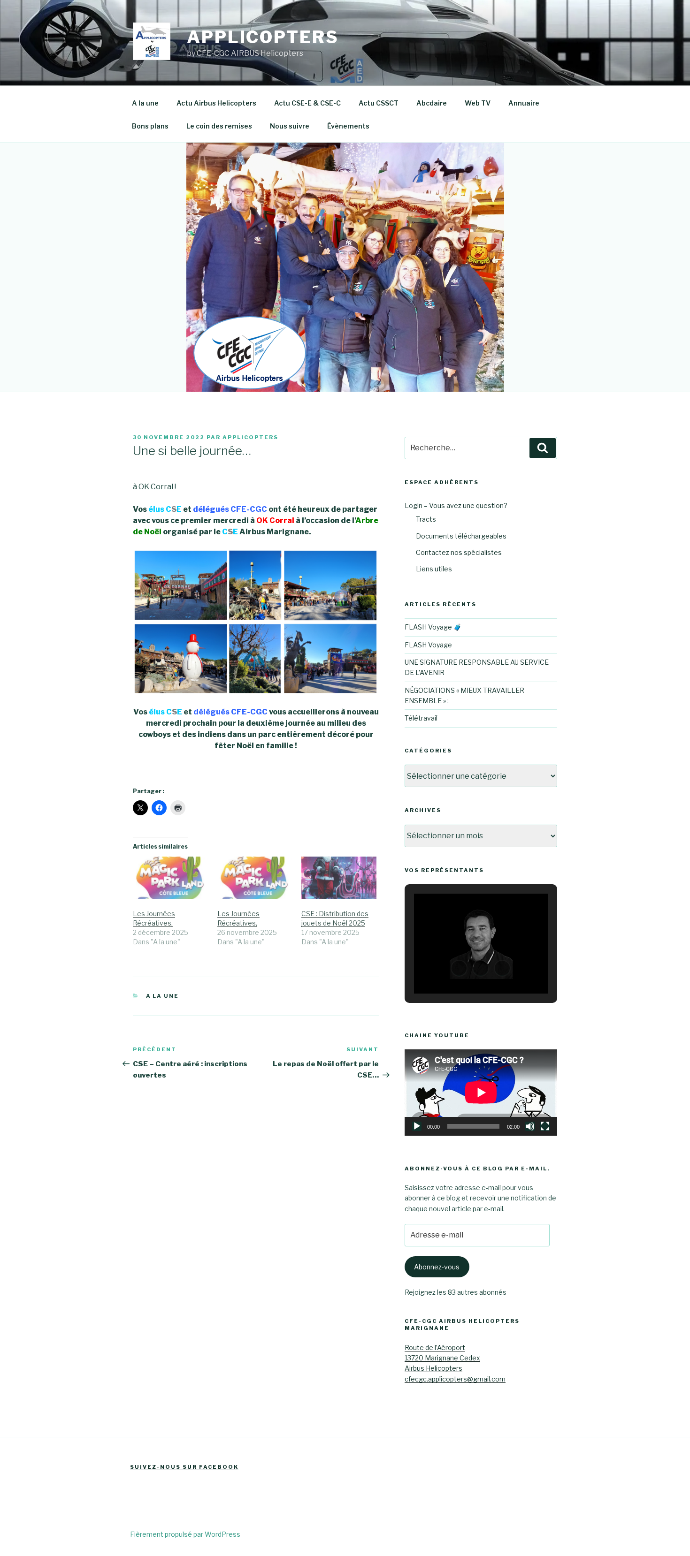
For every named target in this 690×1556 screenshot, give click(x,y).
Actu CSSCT (379, 103)
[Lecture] (417, 1126)
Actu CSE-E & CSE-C (307, 103)
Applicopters (263, 37)
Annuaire (523, 103)
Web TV (478, 103)
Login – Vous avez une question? (456, 505)
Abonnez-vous (437, 1267)
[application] (481, 1092)
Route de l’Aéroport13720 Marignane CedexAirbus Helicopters (442, 1358)
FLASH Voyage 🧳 (433, 627)
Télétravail (421, 718)
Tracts (426, 519)
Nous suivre (289, 126)
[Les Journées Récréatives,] (170, 878)
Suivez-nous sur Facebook (184, 1467)
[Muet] (530, 1126)
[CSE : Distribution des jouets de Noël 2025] (338, 878)
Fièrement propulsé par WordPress (185, 1534)
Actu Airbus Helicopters (216, 103)
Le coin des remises (219, 126)
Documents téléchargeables (461, 536)
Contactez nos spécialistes (459, 552)
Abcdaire (431, 103)
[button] (459, 968)
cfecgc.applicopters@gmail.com (455, 1379)
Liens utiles (434, 569)
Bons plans (150, 126)
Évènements (348, 126)
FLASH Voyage (428, 645)
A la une (145, 103)
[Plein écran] (545, 1126)
